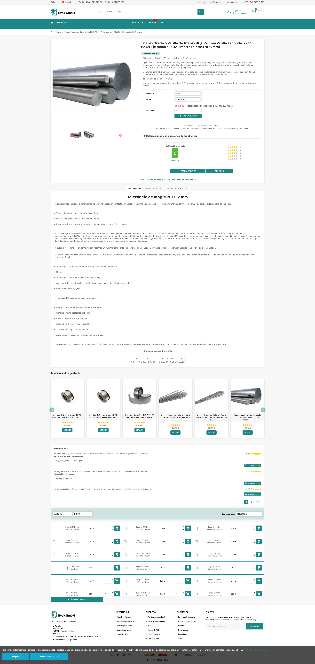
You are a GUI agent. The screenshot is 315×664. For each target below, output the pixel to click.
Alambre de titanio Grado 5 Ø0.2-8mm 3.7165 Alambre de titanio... (103, 416)
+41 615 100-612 (93, 637)
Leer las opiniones (188, 171)
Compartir (191, 125)
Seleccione (243, 514)
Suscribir (254, 626)
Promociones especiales (126, 621)
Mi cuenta (201, 2)
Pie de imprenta (154, 634)
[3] (232, 147)
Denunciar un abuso (252, 465)
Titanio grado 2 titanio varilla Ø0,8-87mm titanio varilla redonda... (247, 417)
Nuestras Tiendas (124, 617)
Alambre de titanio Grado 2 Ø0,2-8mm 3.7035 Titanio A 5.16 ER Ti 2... (67, 416)
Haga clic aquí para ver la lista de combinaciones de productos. (169, 179)
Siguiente (257, 502)
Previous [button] (51, 409)
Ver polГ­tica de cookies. (257, 650)
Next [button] (263, 409)
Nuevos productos (124, 626)
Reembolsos (183, 630)
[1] (228, 147)
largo (148, 99)
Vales (180, 639)
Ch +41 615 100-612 (114, 2)
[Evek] (63, 12)
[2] (230, 147)
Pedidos (181, 626)
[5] (236, 147)
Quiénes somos (216, 2)
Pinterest (215, 125)
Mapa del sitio (122, 634)
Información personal (186, 617)
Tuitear (203, 125)
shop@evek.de (71, 640)
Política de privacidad (156, 621)
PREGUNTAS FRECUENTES (254, 2)
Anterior (241, 502)
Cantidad (150, 111)
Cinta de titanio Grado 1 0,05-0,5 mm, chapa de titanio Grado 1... (139, 416)
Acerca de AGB (153, 630)
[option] (67, 408)
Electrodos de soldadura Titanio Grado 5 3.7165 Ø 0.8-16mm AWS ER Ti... (211, 417)
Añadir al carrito (116, 528)
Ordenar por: (228, 514)
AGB (149, 626)
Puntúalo (219, 171)
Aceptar (15, 657)
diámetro (150, 93)
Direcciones (183, 634)
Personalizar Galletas (49, 657)
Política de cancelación (157, 617)
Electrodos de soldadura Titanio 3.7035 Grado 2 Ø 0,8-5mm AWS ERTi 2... (175, 417)
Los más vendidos (124, 630)
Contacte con (232, 2)
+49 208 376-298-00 (75, 637)
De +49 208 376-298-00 (91, 2)
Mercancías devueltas (187, 621)
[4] (234, 147)
